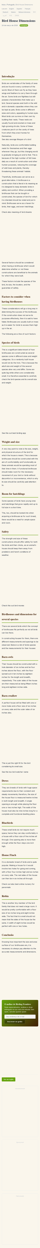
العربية (4, 15)
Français (27, 9)
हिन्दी (34, 12)
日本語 (17, 15)
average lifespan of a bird (20, 139)
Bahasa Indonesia (24, 12)
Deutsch (5, 12)
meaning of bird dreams (22, 212)
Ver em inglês (9, 1079)
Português (11, 5)
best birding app (19, 433)
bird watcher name (20, 772)
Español (19, 9)
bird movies (19, 605)
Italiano (13, 12)
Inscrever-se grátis (14, 1022)
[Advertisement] (20, 49)
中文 (10, 15)
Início (4, 5)
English (11, 9)
